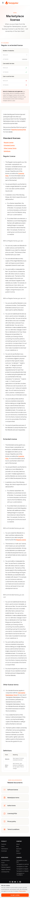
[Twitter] (17, 882)
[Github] (10, 882)
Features (3, 844)
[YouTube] (15, 882)
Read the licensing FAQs (18, 129)
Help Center (4, 865)
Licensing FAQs (5, 871)
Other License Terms (10, 148)
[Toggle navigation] (2, 2)
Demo (2, 846)
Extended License (9, 145)
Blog (17, 846)
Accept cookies (15, 895)
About (18, 844)
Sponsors (18, 848)
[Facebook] (20, 882)
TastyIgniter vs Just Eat (22, 864)
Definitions (7, 151)
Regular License (8, 142)
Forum (3, 862)
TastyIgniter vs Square (22, 869)
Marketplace (4, 848)
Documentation (5, 860)
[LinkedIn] (12, 882)
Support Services (5, 869)
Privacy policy (22, 891)
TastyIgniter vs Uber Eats (21, 861)
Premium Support (5, 867)
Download (4, 851)
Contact (18, 853)
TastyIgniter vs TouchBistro (20, 874)
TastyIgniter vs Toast (22, 866)
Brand (17, 851)
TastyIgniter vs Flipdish (22, 871)
